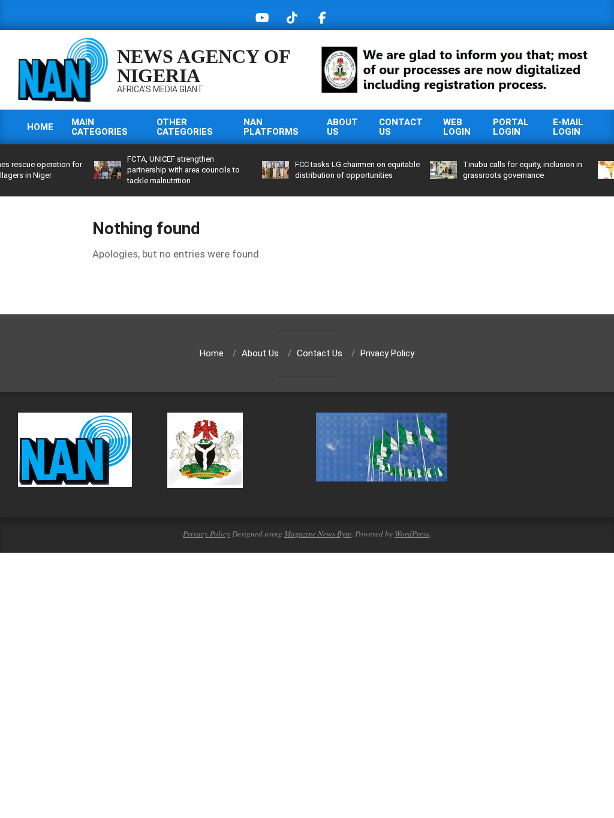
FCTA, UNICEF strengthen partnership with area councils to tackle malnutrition (183, 169)
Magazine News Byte (317, 533)
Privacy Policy (206, 533)
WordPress (412, 533)
